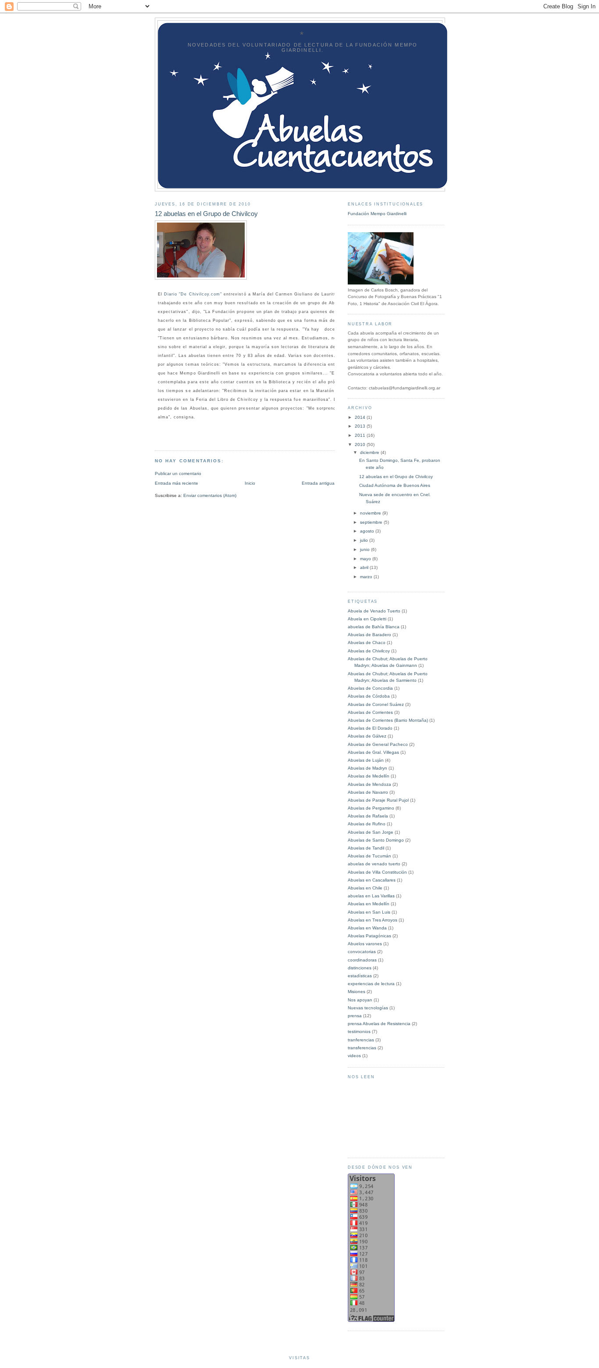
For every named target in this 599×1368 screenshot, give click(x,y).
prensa (355, 1015)
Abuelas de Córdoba (369, 696)
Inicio (250, 483)
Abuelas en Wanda (367, 927)
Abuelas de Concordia (370, 688)
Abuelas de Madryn (367, 768)
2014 (361, 417)
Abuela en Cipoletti (367, 618)
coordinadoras (362, 960)
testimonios (359, 1031)
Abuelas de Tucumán (369, 855)
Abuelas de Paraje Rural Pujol (378, 800)
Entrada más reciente (176, 483)
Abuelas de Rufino (366, 823)
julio (364, 540)
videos (354, 1055)
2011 (361, 435)
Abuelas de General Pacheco (378, 744)
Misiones (356, 991)
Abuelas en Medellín (368, 903)
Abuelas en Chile (365, 888)
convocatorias (362, 951)
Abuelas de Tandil (366, 848)
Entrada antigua (318, 483)
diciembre (370, 452)
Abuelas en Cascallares (372, 880)
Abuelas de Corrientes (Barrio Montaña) (388, 720)
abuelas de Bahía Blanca (373, 626)
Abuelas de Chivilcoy (369, 650)
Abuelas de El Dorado (370, 728)
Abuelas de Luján (366, 760)
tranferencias (361, 1039)
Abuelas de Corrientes (370, 712)
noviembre (371, 513)
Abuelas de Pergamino (371, 808)
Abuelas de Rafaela (368, 816)
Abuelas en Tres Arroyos (372, 920)
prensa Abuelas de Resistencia (379, 1023)
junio (365, 549)
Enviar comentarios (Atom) (209, 495)
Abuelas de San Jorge (370, 832)
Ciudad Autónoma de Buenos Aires (394, 485)
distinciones (359, 967)
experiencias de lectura (371, 983)
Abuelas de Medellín (368, 776)
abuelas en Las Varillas (371, 895)
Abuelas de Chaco (366, 642)
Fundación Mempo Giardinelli (377, 213)
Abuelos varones (365, 943)
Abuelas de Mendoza (369, 784)
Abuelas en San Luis (369, 912)
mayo (366, 558)
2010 (361, 444)
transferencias (362, 1047)
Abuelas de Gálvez (367, 736)
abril (365, 567)
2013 (361, 426)
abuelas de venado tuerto (374, 863)
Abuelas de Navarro (368, 792)
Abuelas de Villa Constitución (377, 872)
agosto (367, 531)
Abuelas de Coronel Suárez (376, 704)
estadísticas (360, 975)
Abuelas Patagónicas (369, 935)
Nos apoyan (360, 999)
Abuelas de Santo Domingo (376, 840)
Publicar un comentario (178, 473)
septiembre (372, 522)
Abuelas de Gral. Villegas (373, 752)
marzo (367, 576)
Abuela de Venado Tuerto (374, 610)
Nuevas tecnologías (368, 1007)
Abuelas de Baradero (369, 634)
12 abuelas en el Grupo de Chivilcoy (396, 476)
